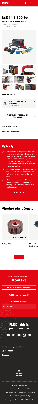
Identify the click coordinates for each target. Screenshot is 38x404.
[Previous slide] (16, 257)
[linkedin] (29, 335)
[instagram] (13, 335)
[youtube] (19, 335)
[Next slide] (21, 257)
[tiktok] (24, 335)
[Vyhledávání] (31, 3)
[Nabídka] (35, 3)
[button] (10, 94)
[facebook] (8, 335)
